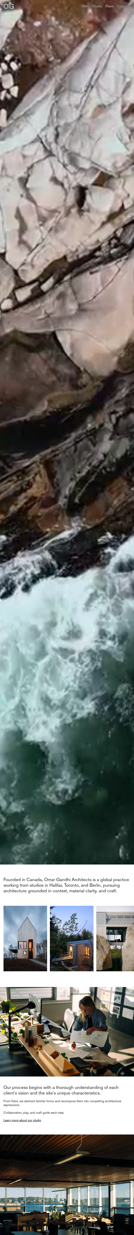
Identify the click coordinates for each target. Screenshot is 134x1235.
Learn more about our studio (22, 1120)
